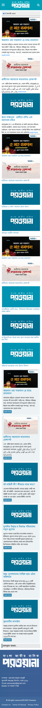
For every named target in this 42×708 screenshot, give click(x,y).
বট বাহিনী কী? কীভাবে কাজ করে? (19, 483)
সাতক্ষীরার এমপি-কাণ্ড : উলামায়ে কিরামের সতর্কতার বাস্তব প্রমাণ (21, 309)
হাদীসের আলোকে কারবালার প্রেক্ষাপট (19, 79)
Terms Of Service (19, 704)
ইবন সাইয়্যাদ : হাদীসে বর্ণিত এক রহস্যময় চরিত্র (17, 119)
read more (6, 55)
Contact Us (6, 704)
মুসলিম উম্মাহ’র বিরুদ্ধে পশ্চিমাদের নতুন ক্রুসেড (19, 527)
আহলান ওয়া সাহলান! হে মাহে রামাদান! (20, 40)
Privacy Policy (33, 704)
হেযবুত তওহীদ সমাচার (10, 233)
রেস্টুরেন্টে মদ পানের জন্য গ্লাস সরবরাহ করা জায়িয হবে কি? (20, 337)
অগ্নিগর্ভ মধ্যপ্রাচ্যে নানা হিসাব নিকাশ (15, 365)
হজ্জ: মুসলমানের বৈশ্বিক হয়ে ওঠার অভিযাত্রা (19, 574)
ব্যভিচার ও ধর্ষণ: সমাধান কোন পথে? (15, 207)
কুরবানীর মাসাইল (11, 620)
